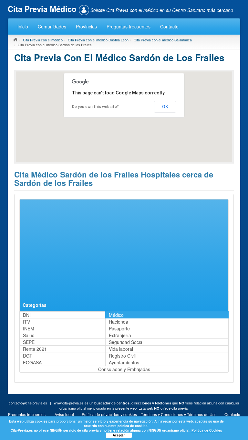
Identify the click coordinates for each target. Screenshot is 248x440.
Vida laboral (121, 349)
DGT (27, 355)
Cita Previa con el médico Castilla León (98, 39)
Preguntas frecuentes (128, 26)
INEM (28, 328)
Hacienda (118, 321)
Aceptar (119, 435)
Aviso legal (64, 414)
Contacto (169, 26)
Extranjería (120, 335)
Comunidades (52, 26)
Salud (29, 335)
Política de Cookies (206, 430)
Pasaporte (119, 328)
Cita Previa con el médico (43, 39)
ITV (26, 321)
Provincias (86, 26)
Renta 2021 (35, 349)
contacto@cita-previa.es (28, 402)
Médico (116, 315)
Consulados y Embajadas (124, 369)
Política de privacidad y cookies (109, 414)
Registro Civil (122, 355)
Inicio (22, 26)
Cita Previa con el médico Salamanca (163, 39)
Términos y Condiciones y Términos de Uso (179, 414)
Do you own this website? (95, 106)
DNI (27, 315)
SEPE (29, 342)
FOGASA (32, 362)
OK (165, 106)
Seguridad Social (126, 342)
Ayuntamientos (124, 362)
